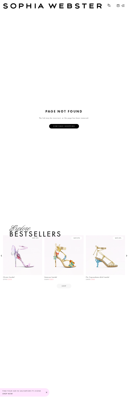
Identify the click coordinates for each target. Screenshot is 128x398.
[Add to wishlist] (39, 238)
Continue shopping (64, 126)
